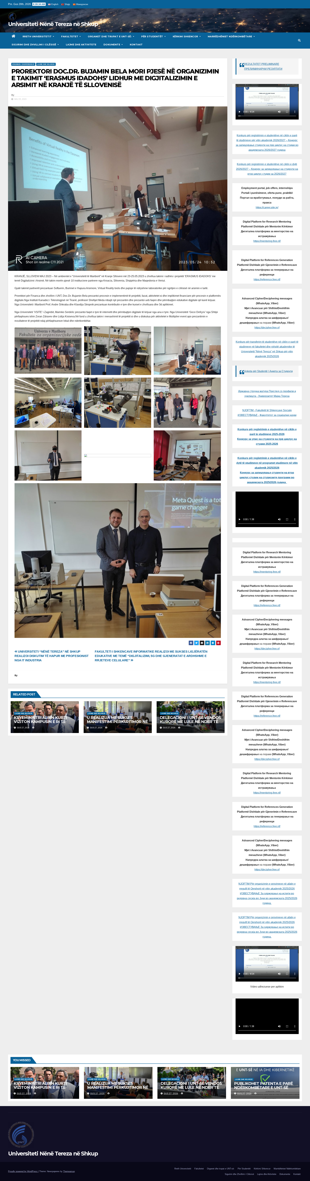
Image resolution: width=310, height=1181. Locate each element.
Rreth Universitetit (37, 36)
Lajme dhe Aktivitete (81, 44)
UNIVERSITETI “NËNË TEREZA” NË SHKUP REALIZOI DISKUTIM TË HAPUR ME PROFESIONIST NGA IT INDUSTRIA (52, 656)
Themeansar (69, 1171)
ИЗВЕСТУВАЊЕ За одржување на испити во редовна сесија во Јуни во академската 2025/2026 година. (267, 898)
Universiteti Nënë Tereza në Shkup (53, 24)
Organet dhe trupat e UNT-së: (110, 36)
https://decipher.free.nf (266, 327)
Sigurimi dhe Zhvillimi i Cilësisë (34, 44)
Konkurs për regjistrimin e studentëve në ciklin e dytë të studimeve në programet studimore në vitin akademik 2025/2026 (267, 463)
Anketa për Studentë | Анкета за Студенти (268, 371)
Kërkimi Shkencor (186, 36)
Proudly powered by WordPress (23, 1171)
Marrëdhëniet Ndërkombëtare (230, 36)
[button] (299, 40)
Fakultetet (70, 36)
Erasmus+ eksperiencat (23, 64)
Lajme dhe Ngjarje (46, 64)
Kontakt (136, 44)
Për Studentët (152, 36)
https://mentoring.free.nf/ (267, 241)
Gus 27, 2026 (24, 1093)
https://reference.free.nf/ (267, 279)
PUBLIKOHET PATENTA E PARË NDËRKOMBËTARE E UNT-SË (263, 1085)
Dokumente (112, 44)
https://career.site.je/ (267, 207)
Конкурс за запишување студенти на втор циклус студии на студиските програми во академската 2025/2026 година (267, 477)
